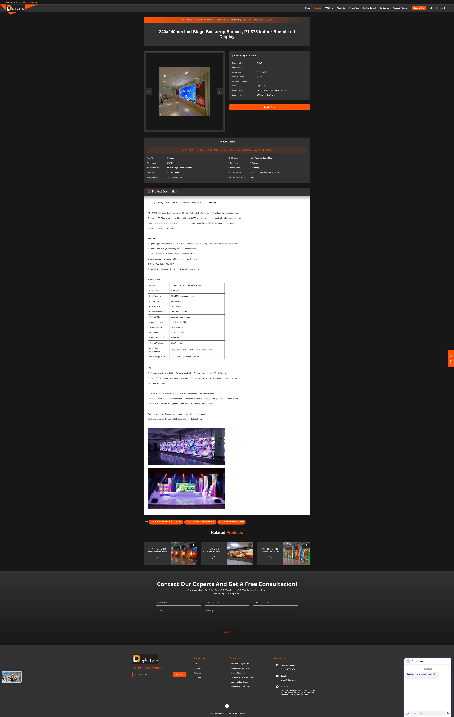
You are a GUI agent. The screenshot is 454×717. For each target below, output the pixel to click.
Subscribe (179, 674)
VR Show (329, 8)
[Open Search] (431, 8)
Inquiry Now (419, 8)
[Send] (448, 713)
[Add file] (407, 713)
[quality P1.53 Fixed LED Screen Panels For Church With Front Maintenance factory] (296, 553)
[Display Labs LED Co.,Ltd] (15, 8)
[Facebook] (447, 2)
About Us (341, 8)
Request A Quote (400, 8)
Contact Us (384, 8)
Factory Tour (354, 8)
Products (318, 8)
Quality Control (369, 8)
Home (307, 8)
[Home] (183, 20)
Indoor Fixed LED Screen (205, 20)
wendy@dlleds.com (31, 2)
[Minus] (448, 661)
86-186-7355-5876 (288, 669)
